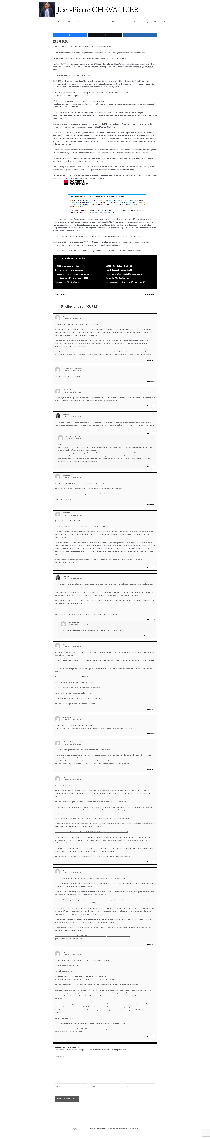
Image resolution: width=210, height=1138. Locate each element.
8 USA (126, 22)
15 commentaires (104, 46)
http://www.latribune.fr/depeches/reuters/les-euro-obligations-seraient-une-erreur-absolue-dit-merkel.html (91, 802)
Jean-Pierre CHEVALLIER (98, 9)
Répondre (151, 360)
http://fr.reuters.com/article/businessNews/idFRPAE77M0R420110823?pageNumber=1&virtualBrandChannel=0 (91, 832)
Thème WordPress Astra (129, 1128)
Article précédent (60, 294)
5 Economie (91, 22)
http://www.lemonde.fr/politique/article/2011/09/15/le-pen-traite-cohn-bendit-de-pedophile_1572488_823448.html (92, 764)
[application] (53, 22)
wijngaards (67, 717)
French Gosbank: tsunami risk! (119, 270)
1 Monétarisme (47, 22)
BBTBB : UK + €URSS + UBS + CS (119, 266)
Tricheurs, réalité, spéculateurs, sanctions (73, 274)
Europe (92, 46)
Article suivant (151, 294)
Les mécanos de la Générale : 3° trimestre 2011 (126, 282)
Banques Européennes (79, 46)
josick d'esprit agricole (72, 368)
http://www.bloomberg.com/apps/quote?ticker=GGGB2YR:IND (75, 693)
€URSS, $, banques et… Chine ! (68, 266)
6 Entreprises (103, 22)
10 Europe (146, 22)
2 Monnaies (60, 22)
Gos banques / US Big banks (67, 282)
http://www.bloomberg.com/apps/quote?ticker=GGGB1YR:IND (75, 682)
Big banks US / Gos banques (118, 278)
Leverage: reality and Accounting (70, 270)
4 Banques (80, 22)
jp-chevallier (74, 622)
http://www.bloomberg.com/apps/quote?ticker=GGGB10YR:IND (75, 704)
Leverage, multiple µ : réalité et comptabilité (126, 274)
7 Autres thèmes (117, 22)
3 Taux (70, 22)
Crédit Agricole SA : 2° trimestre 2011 (71, 278)
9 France (135, 22)
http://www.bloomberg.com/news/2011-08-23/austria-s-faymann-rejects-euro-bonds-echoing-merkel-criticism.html (92, 818)
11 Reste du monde (159, 22)
